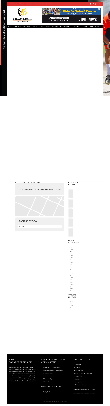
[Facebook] (85, 4)
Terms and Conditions (80, 385)
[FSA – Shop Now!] (71, 19)
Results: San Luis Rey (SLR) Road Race (23, 88)
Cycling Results (46, 392)
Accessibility (78, 364)
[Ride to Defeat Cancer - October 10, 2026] (71, 11)
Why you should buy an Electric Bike (24, 31)
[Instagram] (90, 4)
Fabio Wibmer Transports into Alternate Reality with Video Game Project (38, 50)
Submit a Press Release (48, 376)
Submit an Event (47, 381)
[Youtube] (96, 4)
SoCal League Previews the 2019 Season (24, 107)
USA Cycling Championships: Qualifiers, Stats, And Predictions (33, 126)
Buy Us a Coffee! (79, 370)
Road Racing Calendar (48, 373)
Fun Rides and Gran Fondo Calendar (71, 253)
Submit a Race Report (48, 378)
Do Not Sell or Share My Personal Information (84, 393)
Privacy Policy (78, 382)
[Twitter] (93, 4)
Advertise (77, 367)
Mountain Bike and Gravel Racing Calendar (53, 370)
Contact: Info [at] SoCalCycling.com (83, 373)
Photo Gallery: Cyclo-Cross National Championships (30, 145)
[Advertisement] (80, 321)
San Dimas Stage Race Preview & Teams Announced (29, 69)
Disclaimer (77, 379)
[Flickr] (88, 4)
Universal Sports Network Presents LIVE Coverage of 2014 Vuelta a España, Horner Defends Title (46, 164)
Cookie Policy (78, 376)
